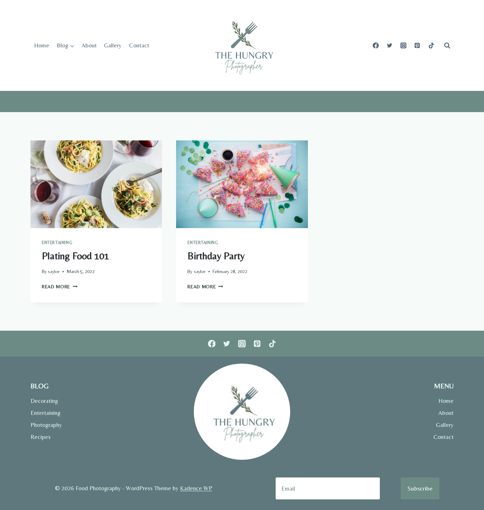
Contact (139, 45)
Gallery (113, 45)
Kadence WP (196, 488)
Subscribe (420, 488)
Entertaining (57, 242)
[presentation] (96, 184)
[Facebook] (376, 46)
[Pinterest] (417, 46)
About (89, 45)
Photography (46, 424)
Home (41, 45)
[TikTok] (431, 46)
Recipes (40, 436)
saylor (54, 271)
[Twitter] (390, 46)
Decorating (44, 400)
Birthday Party (215, 255)
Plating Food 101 (75, 255)
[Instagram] (404, 46)
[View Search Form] (447, 45)
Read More (60, 286)
